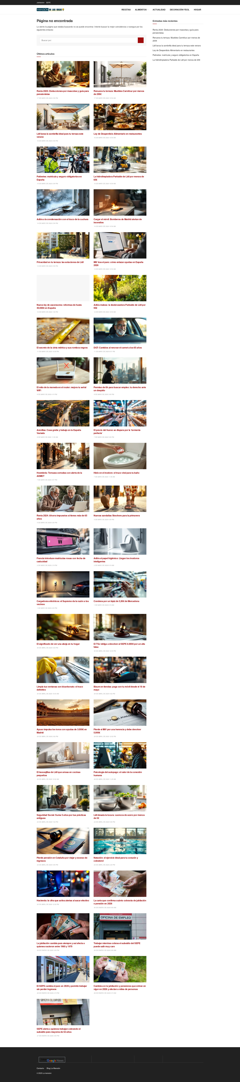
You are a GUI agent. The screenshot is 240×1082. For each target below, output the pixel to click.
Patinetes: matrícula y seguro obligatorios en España (176, 55)
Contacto (40, 1068)
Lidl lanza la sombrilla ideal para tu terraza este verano (177, 45)
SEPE (48, 2)
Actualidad (159, 9)
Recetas (126, 9)
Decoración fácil (179, 9)
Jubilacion (40, 2)
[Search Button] (141, 40)
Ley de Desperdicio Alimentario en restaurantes (173, 50)
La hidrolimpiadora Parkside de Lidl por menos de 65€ (176, 59)
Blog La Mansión (53, 1068)
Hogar (197, 9)
